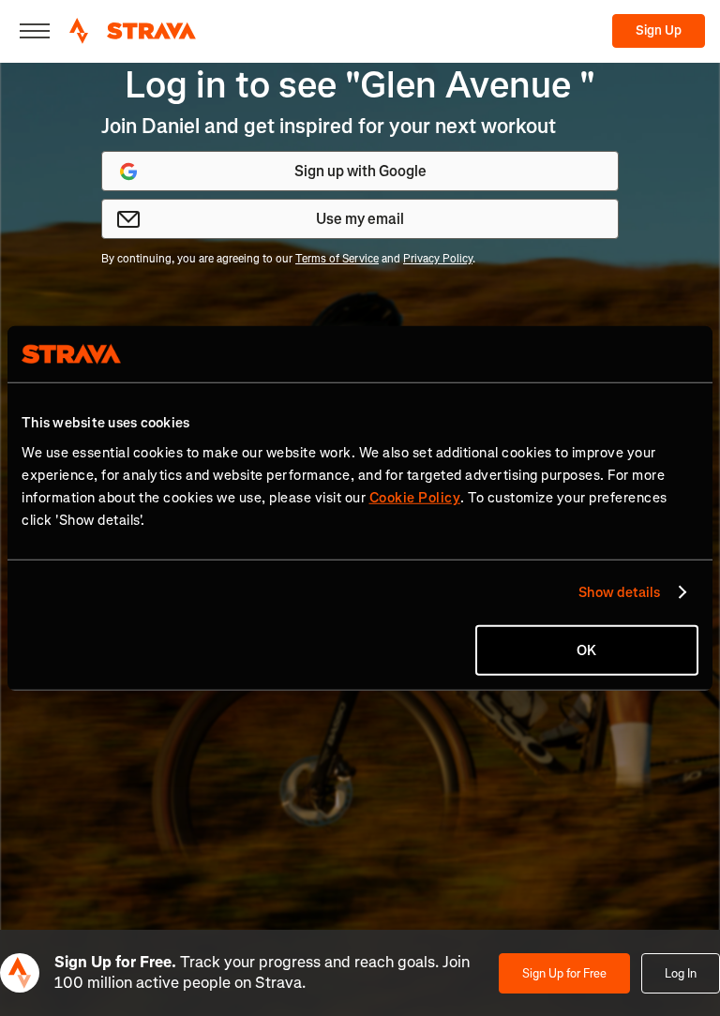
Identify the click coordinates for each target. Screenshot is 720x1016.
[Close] (34, 30)
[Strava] (132, 31)
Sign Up (659, 30)
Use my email (360, 219)
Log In (681, 973)
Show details (619, 592)
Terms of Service (337, 258)
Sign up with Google (360, 171)
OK (586, 649)
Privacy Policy (437, 258)
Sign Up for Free (564, 973)
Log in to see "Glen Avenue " (360, 85)
